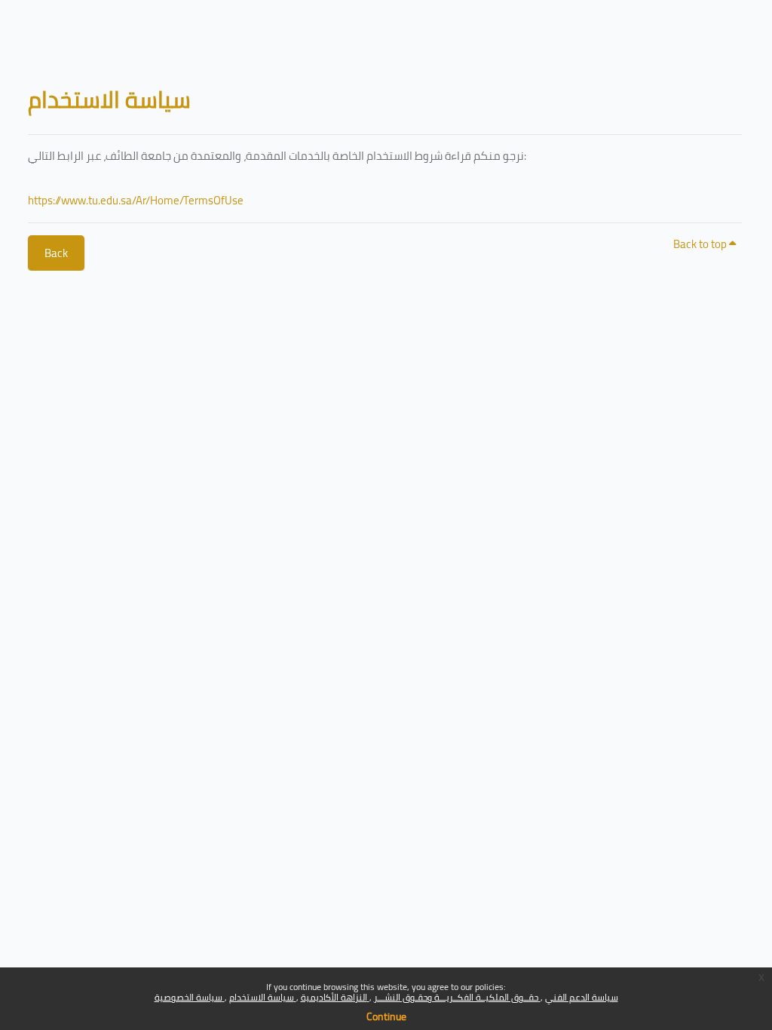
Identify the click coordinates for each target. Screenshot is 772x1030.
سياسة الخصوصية (190, 997)
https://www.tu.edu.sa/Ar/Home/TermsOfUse (136, 200)
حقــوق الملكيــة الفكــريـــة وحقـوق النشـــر (457, 997)
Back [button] (56, 253)
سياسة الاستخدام (262, 997)
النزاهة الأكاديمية (335, 997)
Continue (386, 1016)
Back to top (701, 244)
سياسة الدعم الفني (581, 997)
